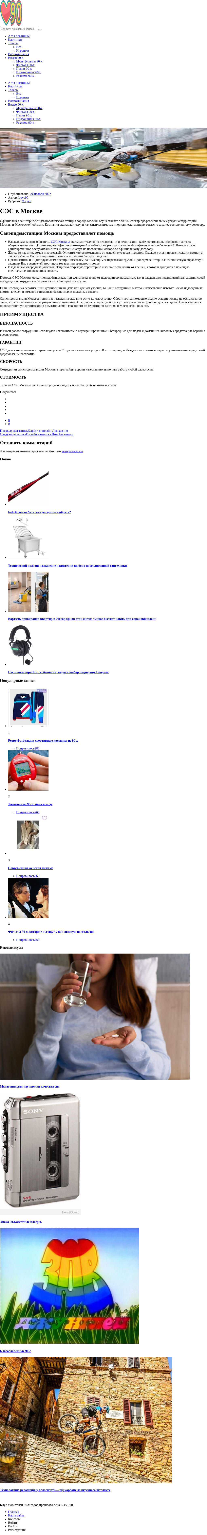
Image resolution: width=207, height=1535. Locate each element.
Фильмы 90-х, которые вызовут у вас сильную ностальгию (51, 931)
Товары (13, 43)
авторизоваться (72, 451)
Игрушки (22, 50)
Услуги (26, 201)
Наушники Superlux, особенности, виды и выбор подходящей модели (58, 672)
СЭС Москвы (60, 241)
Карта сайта (16, 1515)
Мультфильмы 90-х (29, 61)
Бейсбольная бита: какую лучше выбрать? (39, 512)
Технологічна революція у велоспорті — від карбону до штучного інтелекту (55, 1490)
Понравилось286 (27, 748)
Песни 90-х (24, 68)
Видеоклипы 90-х (28, 72)
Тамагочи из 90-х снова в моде (30, 804)
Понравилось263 (27, 876)
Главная (13, 1511)
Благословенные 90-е (15, 1351)
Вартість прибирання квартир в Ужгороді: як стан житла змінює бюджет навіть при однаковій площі (82, 619)
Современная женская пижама (30, 868)
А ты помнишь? (19, 36)
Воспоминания (18, 54)
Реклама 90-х (25, 76)
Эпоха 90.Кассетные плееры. (21, 1222)
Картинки (15, 39)
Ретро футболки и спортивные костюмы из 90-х (43, 740)
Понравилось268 (27, 812)
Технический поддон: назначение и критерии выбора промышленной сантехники (67, 565)
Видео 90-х (15, 57)
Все (18, 47)
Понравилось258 (27, 939)
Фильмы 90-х (25, 65)
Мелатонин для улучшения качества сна (29, 1086)
